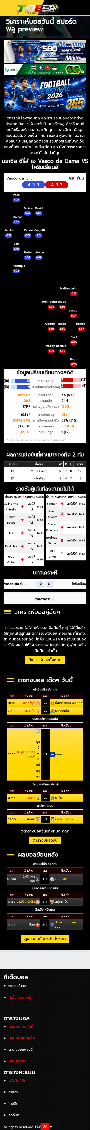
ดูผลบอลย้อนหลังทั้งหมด (45, 939)
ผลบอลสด (16, 1061)
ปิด (45, 1126)
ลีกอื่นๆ (13, 1115)
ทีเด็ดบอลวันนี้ (19, 997)
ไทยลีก (13, 1103)
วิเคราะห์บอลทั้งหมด (45, 660)
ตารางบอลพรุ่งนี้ (20, 1049)
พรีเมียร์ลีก (17, 1081)
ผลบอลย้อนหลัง (21, 1038)
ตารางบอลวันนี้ (45, 840)
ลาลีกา (13, 1092)
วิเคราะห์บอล (17, 985)
